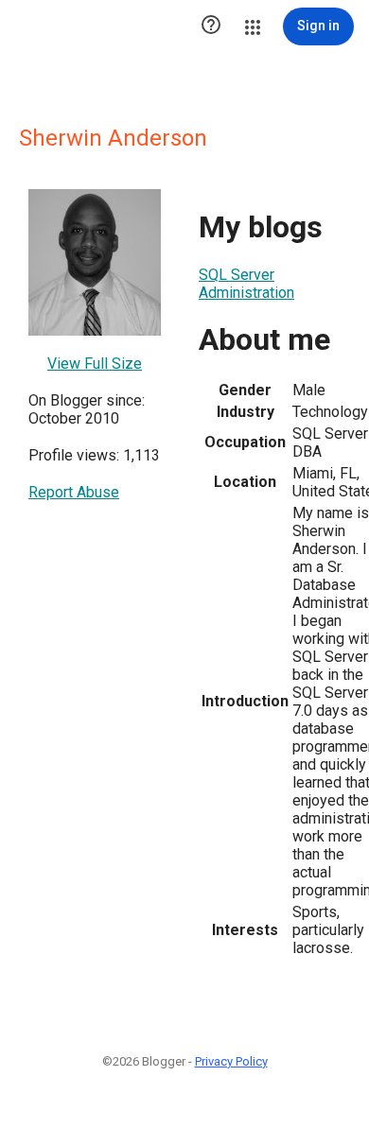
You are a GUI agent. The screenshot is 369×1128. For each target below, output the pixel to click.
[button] (211, 26)
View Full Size (94, 364)
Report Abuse (73, 492)
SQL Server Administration (246, 284)
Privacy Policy (231, 1061)
